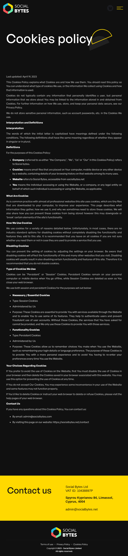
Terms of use (46, 544)
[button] (110, 8)
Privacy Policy (63, 544)
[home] (16, 8)
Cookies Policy (80, 544)
